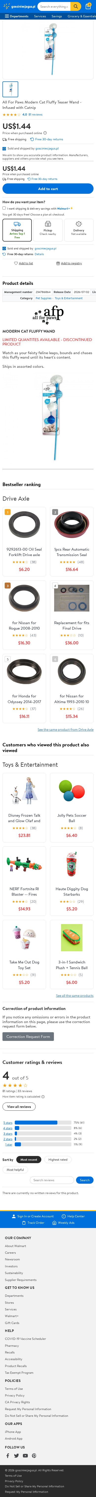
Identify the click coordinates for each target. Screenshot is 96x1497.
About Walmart (15, 1246)
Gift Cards (12, 1323)
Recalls (10, 1352)
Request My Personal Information (28, 1409)
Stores (9, 1302)
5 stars (7, 1123)
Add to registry (71, 263)
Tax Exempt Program (19, 1372)
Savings (57, 16)
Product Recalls (16, 1366)
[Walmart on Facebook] (7, 1456)
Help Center (76, 1216)
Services (40, 16)
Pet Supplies (43, 298)
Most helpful (15, 1169)
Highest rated (57, 1159)
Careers (10, 1252)
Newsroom (12, 1259)
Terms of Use (14, 1388)
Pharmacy (12, 1345)
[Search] (75, 6)
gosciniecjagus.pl (47, 148)
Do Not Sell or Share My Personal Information (36, 1415)
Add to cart (48, 188)
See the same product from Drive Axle (66, 729)
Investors (11, 1266)
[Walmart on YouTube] (25, 1456)
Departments (19, 16)
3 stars (7, 1133)
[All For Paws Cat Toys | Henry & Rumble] (48, 315)
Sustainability (14, 1273)
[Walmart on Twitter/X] (16, 1456)
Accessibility (13, 1359)
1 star (8, 1144)
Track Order (36, 1223)
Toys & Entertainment (69, 298)
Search (85, 1180)
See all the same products (75, 995)
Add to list (26, 263)
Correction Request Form (28, 1036)
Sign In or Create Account (35, 1216)
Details (39, 254)
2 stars (7, 1139)
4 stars (7, 1128)
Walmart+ (12, 1316)
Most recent (28, 1159)
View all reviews (19, 1106)
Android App (13, 1438)
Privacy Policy (15, 1395)
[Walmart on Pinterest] (34, 1456)
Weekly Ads (66, 1223)
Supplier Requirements (20, 1279)
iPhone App (13, 1431)
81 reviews (35, 114)
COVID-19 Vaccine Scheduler (25, 1338)
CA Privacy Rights (17, 1402)
